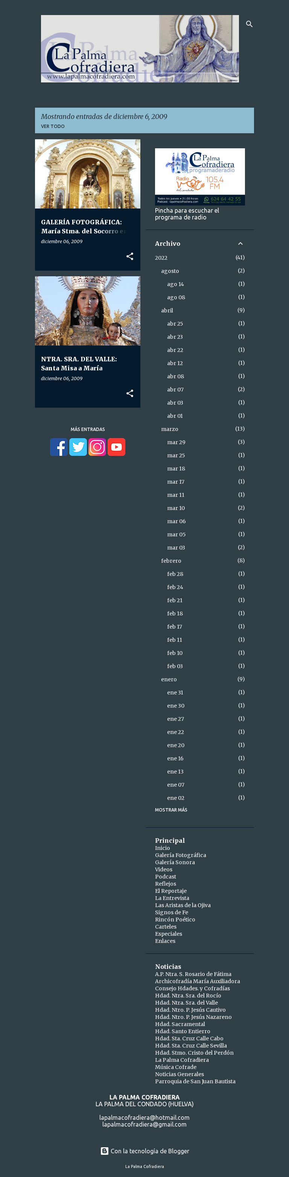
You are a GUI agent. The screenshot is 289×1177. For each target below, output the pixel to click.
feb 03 (175, 666)
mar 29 (176, 442)
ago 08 (176, 297)
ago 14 (175, 284)
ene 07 (175, 784)
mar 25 (176, 455)
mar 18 (176, 468)
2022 (161, 257)
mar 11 (175, 495)
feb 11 (174, 639)
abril (167, 310)
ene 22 (175, 732)
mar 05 (176, 534)
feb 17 (174, 626)
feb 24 (175, 587)
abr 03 (175, 402)
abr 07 (175, 389)
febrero (171, 560)
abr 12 (175, 363)
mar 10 (176, 508)
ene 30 (175, 705)
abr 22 (175, 350)
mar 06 (176, 521)
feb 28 (175, 574)
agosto (170, 271)
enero (169, 679)
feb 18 (175, 613)
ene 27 (175, 719)
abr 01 (175, 416)
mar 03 (176, 547)
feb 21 (175, 600)
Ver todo (53, 126)
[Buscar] (249, 24)
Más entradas (88, 429)
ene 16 (175, 758)
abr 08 (175, 376)
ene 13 (175, 771)
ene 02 (175, 798)
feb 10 (175, 653)
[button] (129, 257)
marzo (169, 429)
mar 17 (175, 481)
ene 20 (175, 745)
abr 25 (175, 323)
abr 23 (175, 336)
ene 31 (175, 692)
